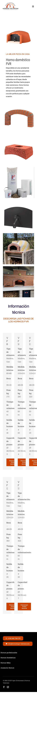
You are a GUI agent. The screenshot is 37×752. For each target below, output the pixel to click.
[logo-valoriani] (10, 3)
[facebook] (4, 687)
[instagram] (8, 687)
